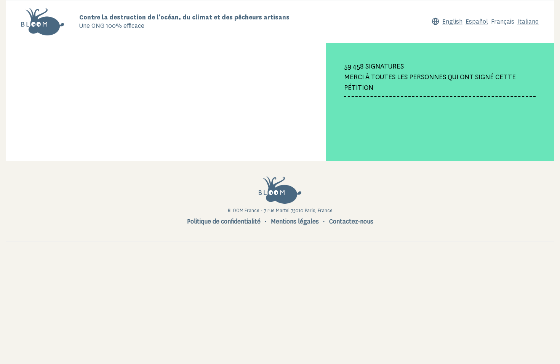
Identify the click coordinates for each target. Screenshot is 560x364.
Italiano (528, 22)
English (452, 22)
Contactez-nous (351, 221)
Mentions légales (295, 221)
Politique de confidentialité (224, 221)
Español (477, 22)
